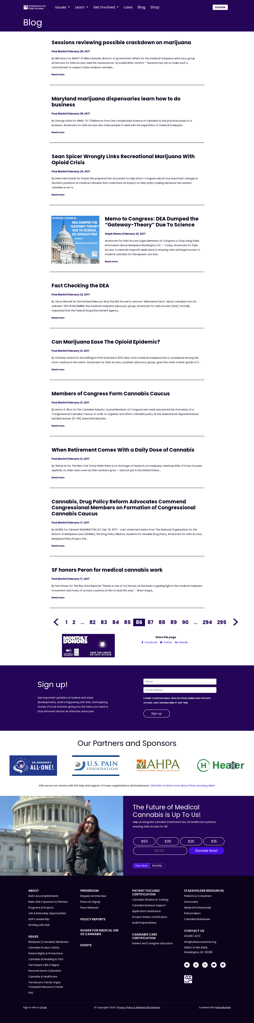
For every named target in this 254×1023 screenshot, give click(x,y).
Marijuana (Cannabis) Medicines (48, 942)
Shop (154, 7)
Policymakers (192, 913)
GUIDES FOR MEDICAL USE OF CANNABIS (99, 932)
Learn (80, 7)
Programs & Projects (41, 907)
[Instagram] (205, 965)
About (33, 891)
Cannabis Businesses (197, 919)
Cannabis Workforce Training (150, 899)
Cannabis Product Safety (44, 947)
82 (92, 622)
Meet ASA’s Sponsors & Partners (48, 902)
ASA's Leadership (38, 919)
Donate (220, 7)
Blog (141, 7)
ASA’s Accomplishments (43, 896)
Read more (58, 74)
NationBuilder (223, 1007)
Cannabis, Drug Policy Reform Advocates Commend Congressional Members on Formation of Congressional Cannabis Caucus (124, 507)
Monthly (157, 865)
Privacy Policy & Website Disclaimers (138, 1007)
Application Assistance (146, 911)
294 (207, 622)
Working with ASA (39, 925)
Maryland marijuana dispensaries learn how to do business (116, 101)
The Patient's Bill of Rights (43, 965)
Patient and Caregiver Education (152, 943)
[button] (21, 765)
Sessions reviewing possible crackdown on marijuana (121, 42)
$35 (168, 841)
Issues (61, 7)
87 (150, 622)
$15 (214, 841)
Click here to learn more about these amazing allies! (182, 785)
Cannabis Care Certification (144, 936)
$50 (144, 841)
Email (43, 1007)
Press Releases (89, 907)
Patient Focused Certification (146, 892)
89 (173, 622)
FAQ (30, 993)
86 (139, 622)
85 (127, 622)
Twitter (167, 642)
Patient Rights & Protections (45, 953)
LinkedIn (183, 642)
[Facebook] (196, 965)
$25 (191, 841)
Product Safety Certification (149, 917)
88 (162, 622)
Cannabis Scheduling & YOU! (45, 959)
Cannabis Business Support (149, 905)
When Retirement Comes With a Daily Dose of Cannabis (123, 449)
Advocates (191, 902)
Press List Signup (90, 902)
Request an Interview (93, 896)
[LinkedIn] (223, 965)
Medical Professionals (197, 907)
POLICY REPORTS (92, 919)
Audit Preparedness (144, 923)
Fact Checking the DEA (80, 285)
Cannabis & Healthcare (42, 976)
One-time (141, 865)
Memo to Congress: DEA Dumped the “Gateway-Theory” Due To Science (152, 221)
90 (185, 622)
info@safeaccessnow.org (200, 942)
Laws (128, 7)
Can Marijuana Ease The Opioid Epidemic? (106, 341)
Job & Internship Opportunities (47, 913)
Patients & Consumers (198, 896)
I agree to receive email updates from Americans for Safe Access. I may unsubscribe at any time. (176, 700)
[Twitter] (187, 965)
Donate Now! (206, 850)
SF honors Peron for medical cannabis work (107, 569)
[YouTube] (214, 965)
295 (221, 622)
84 (115, 622)
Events (86, 945)
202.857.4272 (192, 936)
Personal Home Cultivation (44, 971)
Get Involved (104, 7)
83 (104, 622)
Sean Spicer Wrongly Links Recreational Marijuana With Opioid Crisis (123, 159)
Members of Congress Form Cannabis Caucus (111, 393)
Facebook (150, 642)
